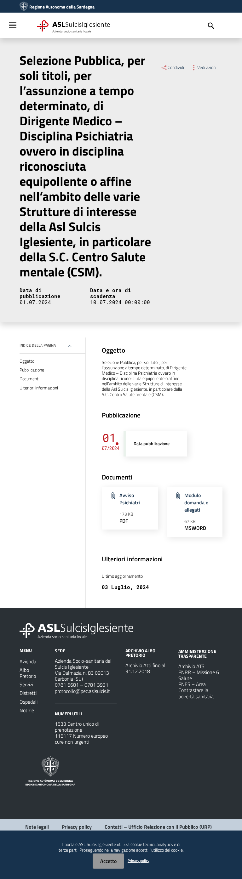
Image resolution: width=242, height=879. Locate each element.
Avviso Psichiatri (129, 498)
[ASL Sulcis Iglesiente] (24, 7)
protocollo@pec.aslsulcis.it (82, 691)
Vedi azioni (206, 67)
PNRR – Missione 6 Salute (198, 675)
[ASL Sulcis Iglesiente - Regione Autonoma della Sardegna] (76, 630)
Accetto (108, 861)
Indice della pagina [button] (38, 345)
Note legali (37, 827)
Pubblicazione (32, 369)
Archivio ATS (191, 666)
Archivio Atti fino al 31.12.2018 (145, 668)
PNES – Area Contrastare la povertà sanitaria (196, 690)
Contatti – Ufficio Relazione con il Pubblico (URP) (158, 827)
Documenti (29, 378)
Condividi (176, 67)
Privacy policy (77, 827)
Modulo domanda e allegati (196, 502)
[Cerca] (211, 26)
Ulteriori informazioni (39, 387)
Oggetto (27, 361)
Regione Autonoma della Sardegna (62, 7)
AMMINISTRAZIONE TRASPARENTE (197, 653)
